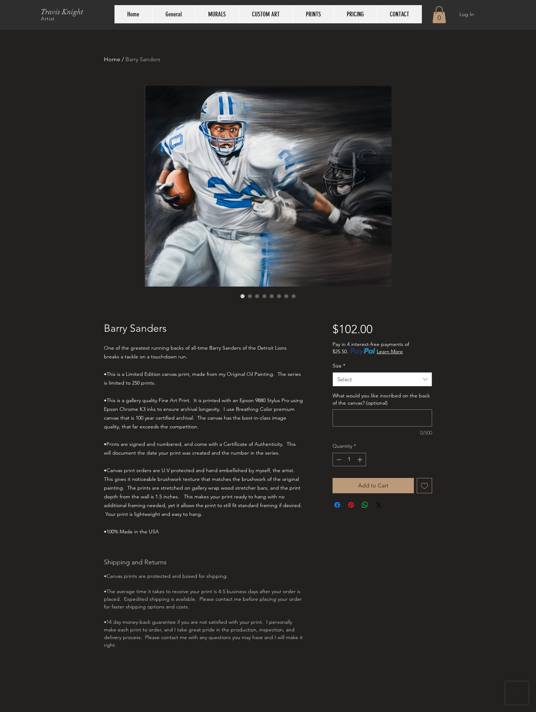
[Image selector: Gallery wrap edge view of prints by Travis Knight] (271, 296)
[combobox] (382, 379)
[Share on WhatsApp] (365, 505)
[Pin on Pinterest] (351, 505)
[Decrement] (338, 459)
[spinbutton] (349, 459)
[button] (439, 14)
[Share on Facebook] (337, 505)
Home (112, 59)
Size (339, 365)
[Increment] (360, 459)
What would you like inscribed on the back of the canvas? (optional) (381, 399)
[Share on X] (378, 505)
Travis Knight (62, 11)
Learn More (390, 351)
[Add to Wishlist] (424, 485)
